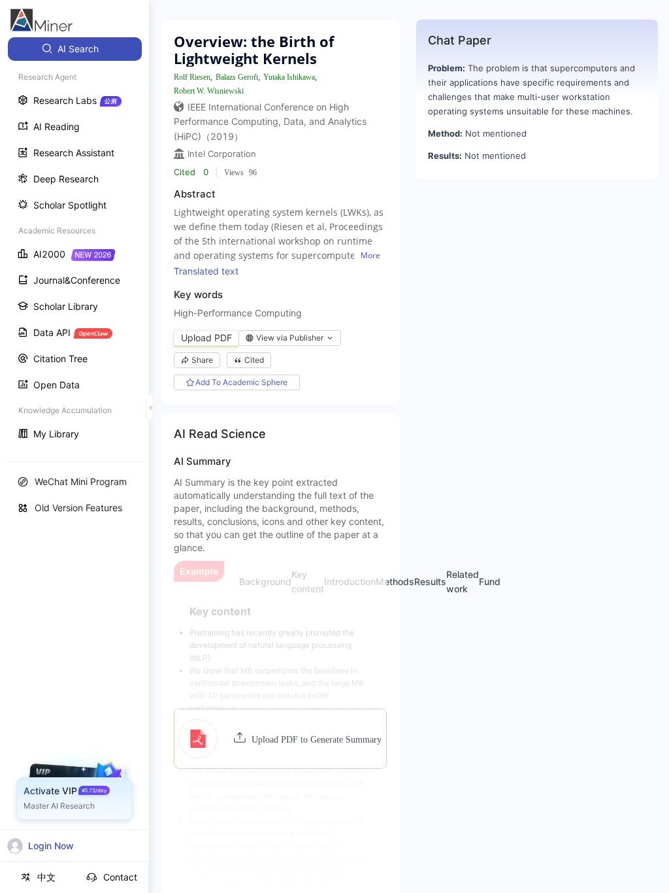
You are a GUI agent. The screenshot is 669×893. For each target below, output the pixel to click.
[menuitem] (75, 49)
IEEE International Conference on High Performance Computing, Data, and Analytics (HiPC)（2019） (270, 121)
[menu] (74, 242)
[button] (280, 738)
